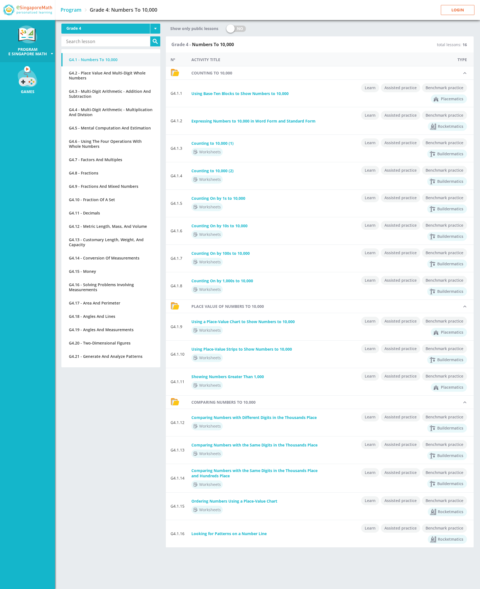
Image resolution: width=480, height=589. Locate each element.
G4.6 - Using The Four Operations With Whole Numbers (105, 144)
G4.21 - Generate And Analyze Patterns (105, 356)
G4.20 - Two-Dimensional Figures (100, 343)
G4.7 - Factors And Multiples (95, 159)
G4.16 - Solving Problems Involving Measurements (101, 287)
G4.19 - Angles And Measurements (101, 329)
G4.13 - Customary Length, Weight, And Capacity (106, 242)
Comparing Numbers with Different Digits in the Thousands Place (254, 417)
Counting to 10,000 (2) (212, 170)
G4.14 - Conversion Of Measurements (104, 258)
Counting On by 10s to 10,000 (219, 225)
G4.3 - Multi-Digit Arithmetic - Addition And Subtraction (110, 94)
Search (155, 41)
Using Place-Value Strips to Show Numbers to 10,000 (241, 349)
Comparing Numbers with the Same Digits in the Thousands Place (254, 445)
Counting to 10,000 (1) (212, 143)
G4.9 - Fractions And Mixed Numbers (103, 186)
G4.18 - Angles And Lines (92, 316)
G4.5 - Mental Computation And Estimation (110, 128)
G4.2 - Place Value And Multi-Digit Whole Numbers (107, 75)
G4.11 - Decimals (84, 213)
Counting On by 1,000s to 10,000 (222, 280)
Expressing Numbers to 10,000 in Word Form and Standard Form (253, 121)
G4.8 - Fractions (83, 173)
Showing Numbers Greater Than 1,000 (227, 376)
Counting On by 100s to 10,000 (220, 253)
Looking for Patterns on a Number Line (229, 533)
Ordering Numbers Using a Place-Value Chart (234, 501)
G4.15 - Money (82, 271)
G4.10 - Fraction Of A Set (92, 199)
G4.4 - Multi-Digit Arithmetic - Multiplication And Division (110, 112)
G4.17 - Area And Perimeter (94, 303)
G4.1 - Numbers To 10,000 (93, 59)
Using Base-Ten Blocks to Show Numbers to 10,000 (240, 93)
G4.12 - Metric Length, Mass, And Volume (108, 226)
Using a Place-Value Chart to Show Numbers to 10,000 (243, 321)
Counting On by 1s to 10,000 (218, 198)
